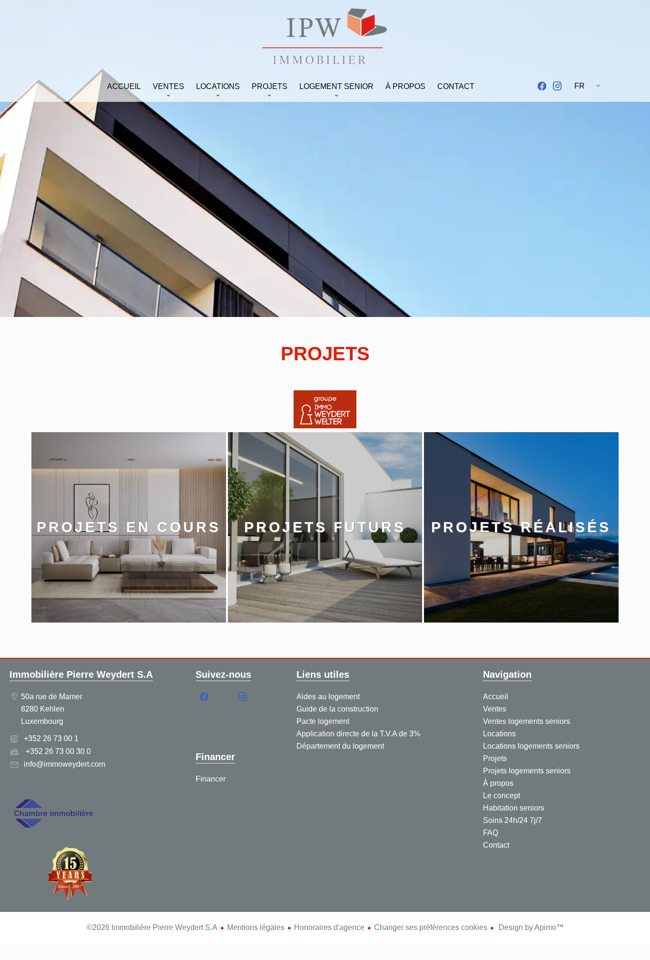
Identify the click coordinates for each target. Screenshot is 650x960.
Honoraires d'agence (329, 927)
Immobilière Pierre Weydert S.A (81, 674)
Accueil (325, 38)
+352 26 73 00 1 (51, 738)
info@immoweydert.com (64, 764)
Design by (530, 927)
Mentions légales (256, 927)
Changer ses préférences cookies (430, 927)
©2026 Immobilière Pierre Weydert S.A (152, 927)
